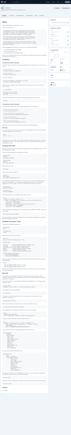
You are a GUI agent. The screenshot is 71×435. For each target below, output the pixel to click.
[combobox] (22, 2)
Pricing (53, 2)
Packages (48, 2)
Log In (67, 2)
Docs (58, 2)
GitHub (52, 77)
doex (2, 8)
